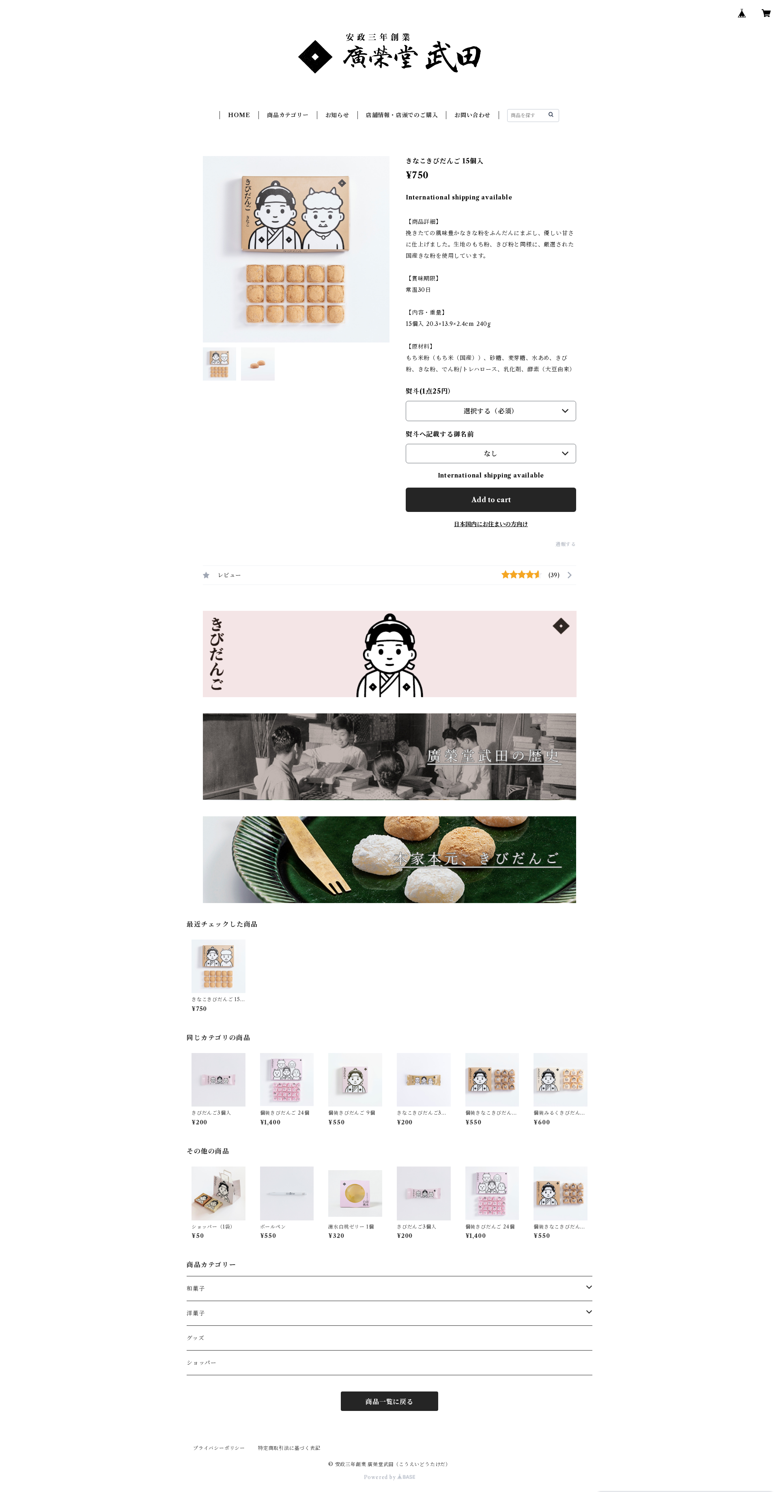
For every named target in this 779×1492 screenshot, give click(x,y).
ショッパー (202, 1362)
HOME (239, 115)
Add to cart (491, 500)
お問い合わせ (472, 115)
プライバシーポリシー (219, 1448)
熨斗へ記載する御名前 (440, 434)
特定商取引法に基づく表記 (289, 1448)
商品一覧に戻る (389, 1402)
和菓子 (195, 1288)
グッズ (195, 1338)
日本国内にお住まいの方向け (491, 524)
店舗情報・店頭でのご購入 (402, 115)
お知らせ (337, 115)
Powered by (381, 1477)
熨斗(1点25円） (430, 391)
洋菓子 (195, 1313)
